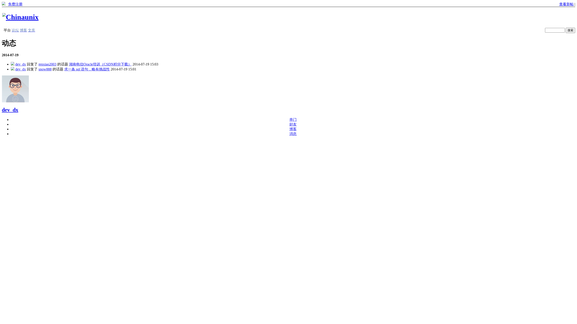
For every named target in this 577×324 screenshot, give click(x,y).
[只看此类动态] (12, 64)
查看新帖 (566, 4)
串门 (293, 120)
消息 (293, 134)
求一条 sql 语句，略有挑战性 (87, 69)
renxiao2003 (47, 64)
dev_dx (20, 64)
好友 (293, 124)
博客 (293, 129)
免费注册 (15, 4)
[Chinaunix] (20, 17)
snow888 (45, 69)
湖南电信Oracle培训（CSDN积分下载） (100, 64)
